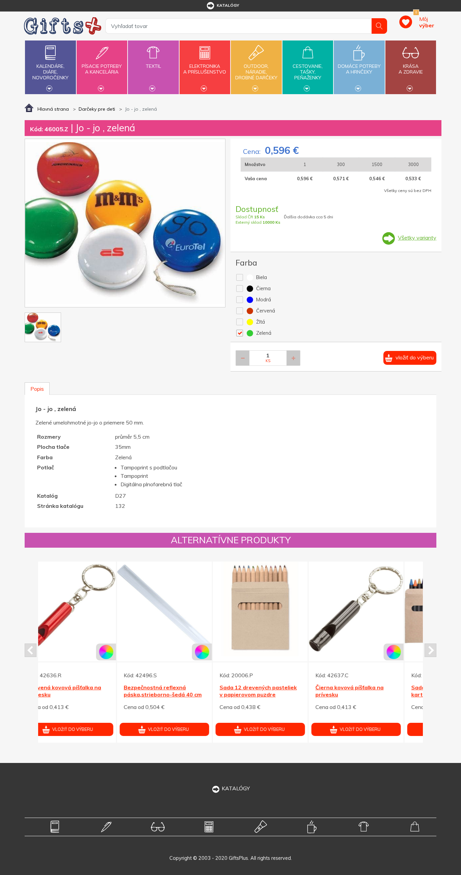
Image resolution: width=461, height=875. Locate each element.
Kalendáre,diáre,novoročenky (50, 72)
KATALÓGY (236, 788)
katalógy (228, 5)
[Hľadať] (379, 26)
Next (430, 650)
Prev (30, 650)
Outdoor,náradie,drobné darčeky (256, 72)
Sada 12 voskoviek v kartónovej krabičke (168, 691)
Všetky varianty (417, 237)
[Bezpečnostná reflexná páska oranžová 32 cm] (277, 609)
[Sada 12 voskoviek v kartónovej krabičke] (181, 609)
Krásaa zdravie (411, 69)
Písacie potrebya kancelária (102, 69)
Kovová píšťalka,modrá (363, 687)
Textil (153, 66)
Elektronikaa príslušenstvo (204, 69)
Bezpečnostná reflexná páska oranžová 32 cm (277, 691)
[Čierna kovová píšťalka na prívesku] (85, 609)
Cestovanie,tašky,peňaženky (308, 72)
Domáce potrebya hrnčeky (359, 69)
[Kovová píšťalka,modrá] (373, 609)
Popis (37, 388)
